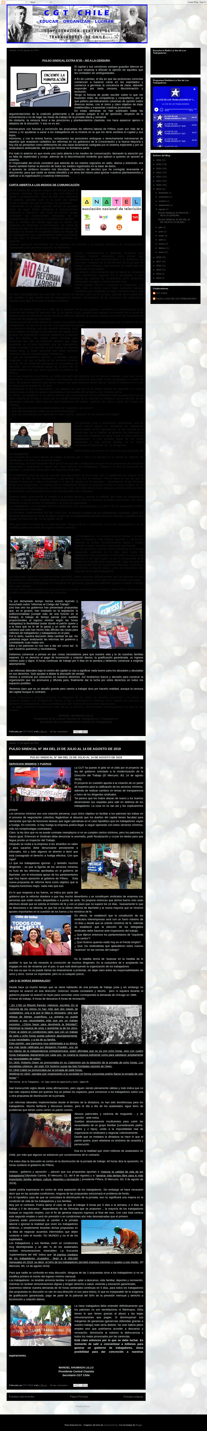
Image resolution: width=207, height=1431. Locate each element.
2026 (159, 160)
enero (162, 252)
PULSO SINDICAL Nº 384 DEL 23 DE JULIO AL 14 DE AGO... (174, 220)
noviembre (164, 197)
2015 (159, 269)
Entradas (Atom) (82, 1406)
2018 (159, 257)
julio (161, 227)
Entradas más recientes (21, 1396)
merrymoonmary (111, 1425)
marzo (162, 244)
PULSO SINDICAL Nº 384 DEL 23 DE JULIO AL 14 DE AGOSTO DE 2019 (65, 749)
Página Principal (79, 1396)
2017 (159, 261)
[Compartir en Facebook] (83, 731)
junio (161, 231)
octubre (163, 201)
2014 (159, 274)
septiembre (164, 205)
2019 (159, 189)
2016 (159, 265)
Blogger (138, 1425)
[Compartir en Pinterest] (86, 731)
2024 (159, 168)
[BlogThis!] (77, 731)
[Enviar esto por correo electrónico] (74, 731)
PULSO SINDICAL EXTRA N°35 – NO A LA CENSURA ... (174, 214)
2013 (159, 278)
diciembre (164, 193)
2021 (159, 181)
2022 (159, 176)
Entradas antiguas (133, 1396)
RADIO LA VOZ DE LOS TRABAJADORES (176, 298)
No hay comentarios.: (59, 731)
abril (161, 239)
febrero (162, 248)
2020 (159, 185)
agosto (162, 209)
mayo (162, 235)
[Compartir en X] (80, 731)
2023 (159, 172)
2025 (159, 164)
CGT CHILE (161, 293)
